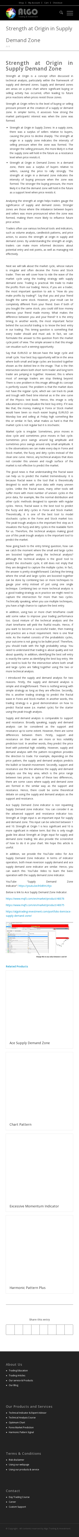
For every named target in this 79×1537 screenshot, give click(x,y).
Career (12, 1501)
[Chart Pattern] (39, 1085)
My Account (34, 2)
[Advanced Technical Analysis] (33, 13)
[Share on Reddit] (69, 1330)
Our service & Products (21, 1380)
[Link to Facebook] (70, 1532)
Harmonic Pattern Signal (21, 1432)
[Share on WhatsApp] (27, 1330)
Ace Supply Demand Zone (30, 1043)
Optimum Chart (17, 1422)
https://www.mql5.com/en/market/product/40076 (35, 898)
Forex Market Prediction (21, 1427)
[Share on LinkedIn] (44, 1330)
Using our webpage (19, 1464)
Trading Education (18, 1370)
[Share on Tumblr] (52, 1330)
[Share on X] (19, 1330)
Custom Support (17, 1506)
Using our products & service (24, 1469)
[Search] (59, 13)
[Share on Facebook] (10, 1330)
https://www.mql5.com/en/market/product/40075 (35, 905)
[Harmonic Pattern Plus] (39, 1248)
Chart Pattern (20, 1124)
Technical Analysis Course (22, 1417)
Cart (46, 2)
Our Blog (13, 1385)
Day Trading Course (19, 1497)
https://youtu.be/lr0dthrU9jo (35, 885)
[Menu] (68, 13)
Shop (21, 2)
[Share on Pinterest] (35, 1330)
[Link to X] (65, 1532)
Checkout (57, 2)
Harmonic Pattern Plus (28, 1287)
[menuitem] (21, 3)
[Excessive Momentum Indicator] (39, 1167)
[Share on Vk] (60, 1330)
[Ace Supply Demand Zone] (39, 1004)
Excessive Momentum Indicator (34, 1206)
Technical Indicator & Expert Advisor (27, 1412)
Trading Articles (17, 1375)
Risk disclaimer (16, 1459)
